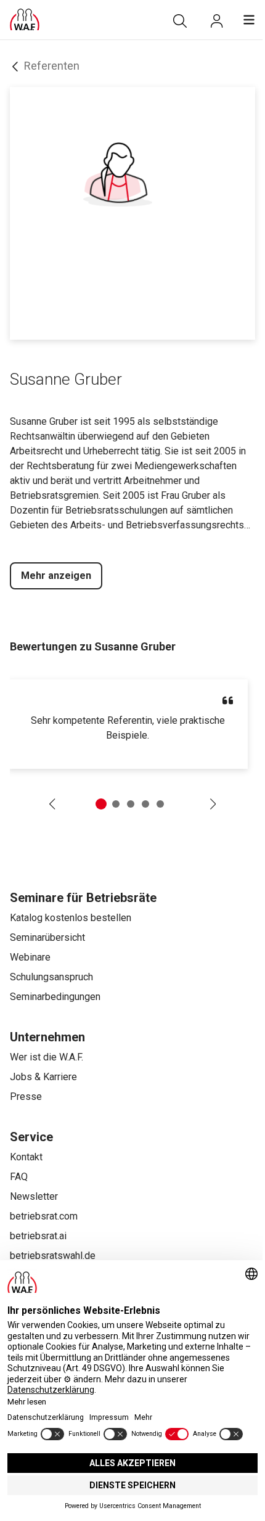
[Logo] (24, 20)
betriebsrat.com (44, 1216)
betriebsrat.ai (38, 1236)
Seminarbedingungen (55, 996)
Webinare (30, 957)
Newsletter (34, 1196)
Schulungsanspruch (51, 977)
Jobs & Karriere (43, 1077)
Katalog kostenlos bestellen (70, 918)
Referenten (52, 65)
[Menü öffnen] (249, 20)
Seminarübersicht (47, 937)
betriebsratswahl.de (53, 1255)
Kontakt (26, 1157)
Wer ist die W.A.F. (46, 1057)
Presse (26, 1096)
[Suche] (180, 21)
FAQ (19, 1177)
